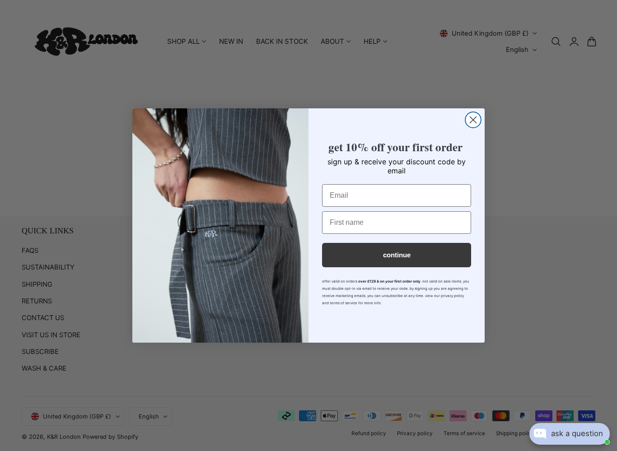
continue (397, 255)
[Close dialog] (473, 120)
